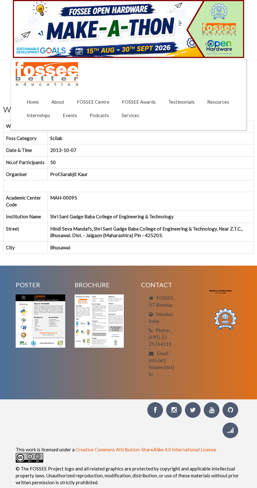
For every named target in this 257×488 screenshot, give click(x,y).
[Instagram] (174, 410)
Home (33, 102)
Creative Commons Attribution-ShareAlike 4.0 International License (146, 449)
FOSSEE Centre (93, 102)
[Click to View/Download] (40, 320)
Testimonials (181, 102)
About (57, 102)
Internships (38, 115)
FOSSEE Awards (139, 102)
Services (130, 115)
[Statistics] (230, 430)
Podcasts (99, 115)
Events (70, 115)
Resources (218, 102)
